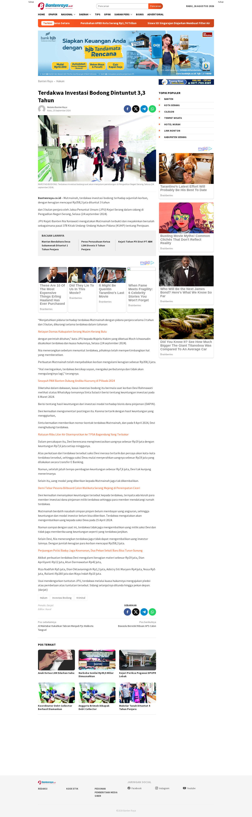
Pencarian (155, 6)
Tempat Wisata (173, 118)
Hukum (60, 81)
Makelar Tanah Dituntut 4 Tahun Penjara (134, 707)
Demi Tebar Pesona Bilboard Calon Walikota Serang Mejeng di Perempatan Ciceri (89, 488)
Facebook (136, 788)
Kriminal (81, 597)
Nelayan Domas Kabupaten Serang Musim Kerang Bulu (72, 331)
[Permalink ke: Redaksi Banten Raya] (41, 108)
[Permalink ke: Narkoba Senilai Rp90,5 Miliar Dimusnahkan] (97, 660)
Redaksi (42, 788)
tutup (31, 1)
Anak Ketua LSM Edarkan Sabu (56, 673)
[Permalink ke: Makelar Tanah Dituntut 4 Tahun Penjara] (137, 692)
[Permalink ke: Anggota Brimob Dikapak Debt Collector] (97, 692)
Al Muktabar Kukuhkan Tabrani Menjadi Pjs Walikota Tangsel (65, 625)
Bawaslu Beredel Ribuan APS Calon (137, 624)
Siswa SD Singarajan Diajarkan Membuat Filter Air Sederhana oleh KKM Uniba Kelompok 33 (184, 23)
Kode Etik (72, 788)
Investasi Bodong (62, 597)
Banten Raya (45, 81)
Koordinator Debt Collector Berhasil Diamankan (55, 707)
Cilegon (169, 111)
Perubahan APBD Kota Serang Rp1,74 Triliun (88, 23)
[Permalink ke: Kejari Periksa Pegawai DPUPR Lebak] (137, 660)
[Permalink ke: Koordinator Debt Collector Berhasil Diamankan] (56, 692)
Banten (168, 98)
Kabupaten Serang (175, 137)
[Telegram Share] (144, 109)
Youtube (191, 788)
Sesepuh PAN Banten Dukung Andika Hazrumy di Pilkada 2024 (76, 381)
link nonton (172, 130)
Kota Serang (172, 105)
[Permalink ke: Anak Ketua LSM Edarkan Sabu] (56, 660)
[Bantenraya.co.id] (55, 6)
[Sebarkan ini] (127, 109)
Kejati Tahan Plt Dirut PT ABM (135, 241)
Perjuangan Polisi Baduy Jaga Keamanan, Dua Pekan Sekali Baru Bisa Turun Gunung (90, 550)
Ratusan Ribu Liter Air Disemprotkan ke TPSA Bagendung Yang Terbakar (83, 434)
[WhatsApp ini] (152, 109)
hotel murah (172, 124)
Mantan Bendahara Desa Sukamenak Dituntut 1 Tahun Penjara (56, 245)
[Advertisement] (234, 55)
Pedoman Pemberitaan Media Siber (106, 792)
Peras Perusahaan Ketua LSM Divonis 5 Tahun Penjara (95, 245)
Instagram (164, 788)
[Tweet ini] (135, 109)
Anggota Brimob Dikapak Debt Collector (94, 707)
